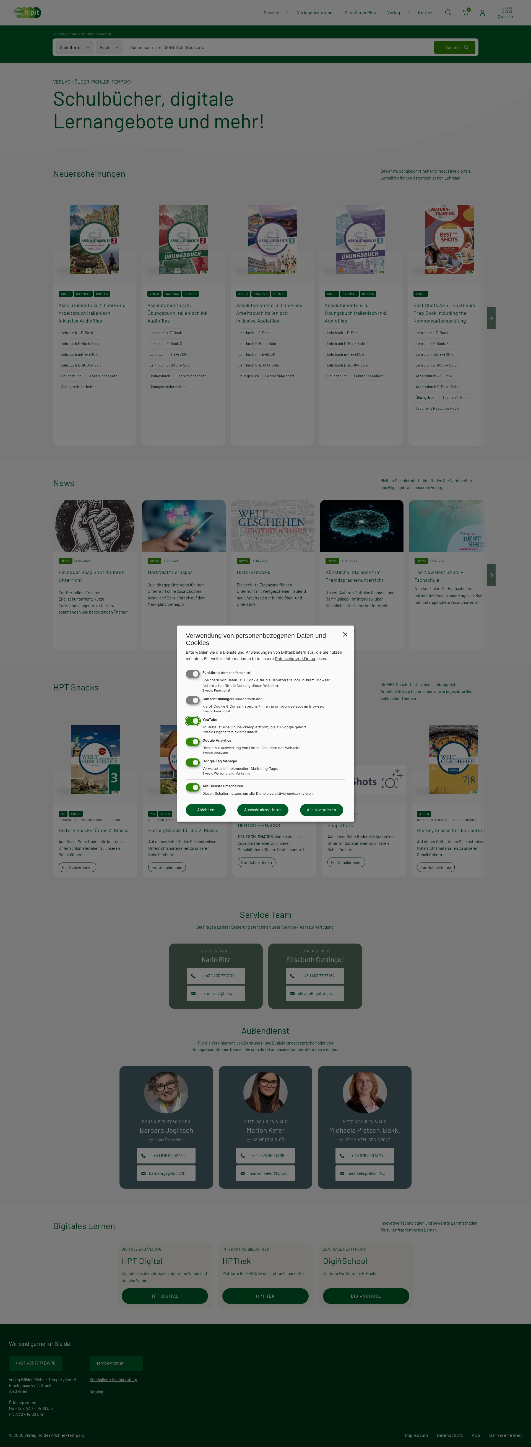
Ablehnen (206, 810)
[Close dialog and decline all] (345, 634)
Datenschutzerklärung (295, 658)
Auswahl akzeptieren (263, 810)
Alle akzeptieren (321, 810)
